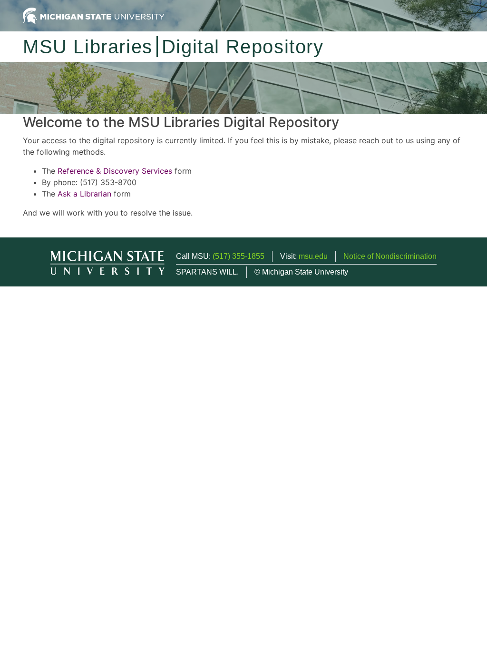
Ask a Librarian (84, 193)
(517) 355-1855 (238, 256)
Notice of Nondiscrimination (390, 256)
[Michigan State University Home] (94, 15)
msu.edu (313, 256)
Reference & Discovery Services (115, 171)
